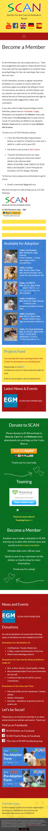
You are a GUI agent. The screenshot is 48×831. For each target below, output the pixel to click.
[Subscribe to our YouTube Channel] (8, 27)
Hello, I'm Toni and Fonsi (31, 329)
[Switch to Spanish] (39, 26)
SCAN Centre (33, 149)
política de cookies (33, 825)
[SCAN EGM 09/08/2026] (10, 400)
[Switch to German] (31, 26)
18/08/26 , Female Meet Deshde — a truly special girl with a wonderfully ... (29, 257)
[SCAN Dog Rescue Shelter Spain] (24, 7)
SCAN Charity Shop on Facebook (23, 736)
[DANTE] (10, 318)
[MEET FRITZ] (10, 287)
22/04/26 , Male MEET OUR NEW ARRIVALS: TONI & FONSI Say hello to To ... (31, 335)
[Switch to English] (23, 26)
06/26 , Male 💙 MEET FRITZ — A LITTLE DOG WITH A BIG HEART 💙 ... (29, 289)
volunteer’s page (31, 111)
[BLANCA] (10, 303)
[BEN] (10, 272)
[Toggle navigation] (24, 36)
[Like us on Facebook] (15, 27)
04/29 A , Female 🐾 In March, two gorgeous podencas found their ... (31, 305)
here (38, 378)
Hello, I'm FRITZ (27, 283)
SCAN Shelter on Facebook (20, 730)
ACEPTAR (24, 829)
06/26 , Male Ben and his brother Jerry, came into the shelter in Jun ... (31, 274)
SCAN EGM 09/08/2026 (30, 400)
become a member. (30, 545)
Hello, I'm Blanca (27, 298)
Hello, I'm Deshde (28, 250)
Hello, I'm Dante (27, 313)
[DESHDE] (10, 256)
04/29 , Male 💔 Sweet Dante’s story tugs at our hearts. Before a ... (31, 320)
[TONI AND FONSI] (10, 334)
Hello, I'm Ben (26, 267)
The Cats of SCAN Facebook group (24, 741)
